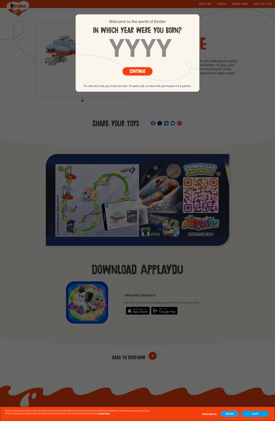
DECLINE (230, 414)
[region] (137, 414)
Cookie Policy (104, 413)
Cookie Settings (209, 414)
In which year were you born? (137, 30)
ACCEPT (255, 414)
